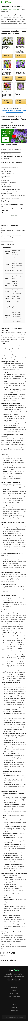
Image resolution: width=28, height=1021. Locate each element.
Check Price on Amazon (7, 56)
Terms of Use (14, 1007)
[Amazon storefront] (19, 979)
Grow (14, 970)
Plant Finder (14, 987)
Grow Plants (4, 9)
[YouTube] (12, 979)
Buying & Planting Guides (14, 996)
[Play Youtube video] (14, 136)
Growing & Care (14, 993)
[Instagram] (15, 979)
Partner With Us (14, 1011)
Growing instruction (13, 9)
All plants (14, 990)
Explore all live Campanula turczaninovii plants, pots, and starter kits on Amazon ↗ (14, 111)
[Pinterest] (8, 979)
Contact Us (14, 1004)
